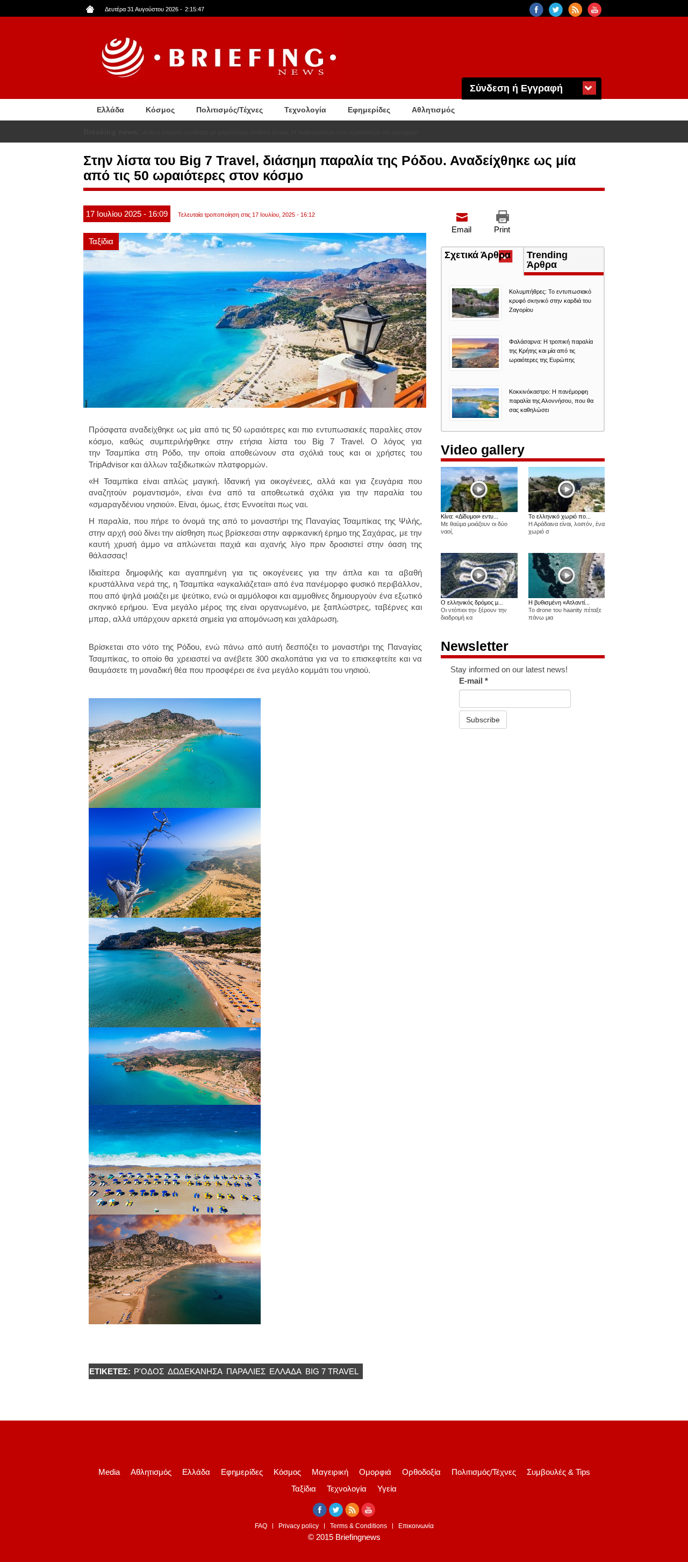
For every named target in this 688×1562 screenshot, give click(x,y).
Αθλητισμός (433, 109)
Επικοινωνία (416, 1526)
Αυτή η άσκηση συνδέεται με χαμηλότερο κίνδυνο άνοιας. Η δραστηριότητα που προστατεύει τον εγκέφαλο (280, 132)
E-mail (473, 680)
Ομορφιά (375, 1471)
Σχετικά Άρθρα (484, 256)
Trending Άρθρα (547, 260)
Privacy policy (298, 1526)
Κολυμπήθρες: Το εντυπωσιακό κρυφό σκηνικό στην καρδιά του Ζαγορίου (550, 300)
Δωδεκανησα (195, 1371)
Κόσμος (160, 109)
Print (502, 229)
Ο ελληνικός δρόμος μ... (472, 602)
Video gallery (483, 449)
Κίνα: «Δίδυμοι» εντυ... (469, 516)
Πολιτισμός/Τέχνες (229, 109)
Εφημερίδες (369, 109)
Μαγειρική (330, 1471)
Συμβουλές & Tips (558, 1471)
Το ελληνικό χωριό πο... (559, 516)
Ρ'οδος (149, 1371)
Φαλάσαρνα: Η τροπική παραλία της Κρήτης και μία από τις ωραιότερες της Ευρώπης (551, 350)
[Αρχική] (220, 57)
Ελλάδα (110, 109)
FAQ (261, 1526)
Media (109, 1471)
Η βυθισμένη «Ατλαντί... (559, 602)
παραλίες (246, 1371)
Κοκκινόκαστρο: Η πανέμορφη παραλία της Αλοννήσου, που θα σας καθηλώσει (551, 400)
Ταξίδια (101, 241)
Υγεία (387, 1488)
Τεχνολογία (305, 109)
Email (461, 229)
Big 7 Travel (332, 1371)
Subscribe (483, 719)
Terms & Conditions (358, 1526)
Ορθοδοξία (421, 1471)
